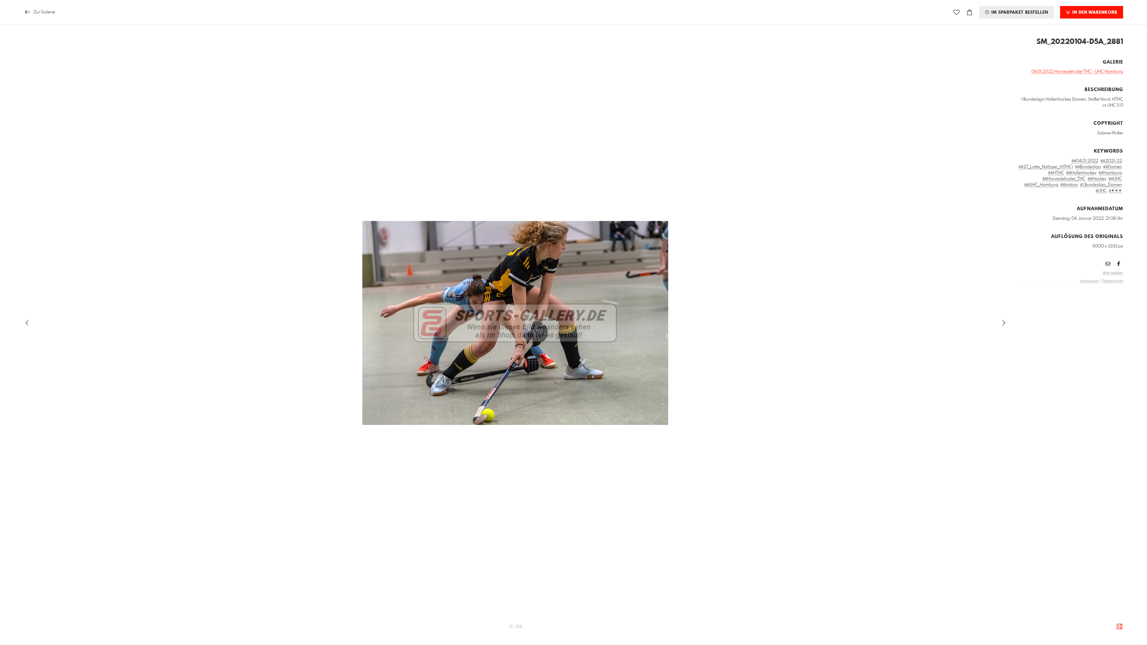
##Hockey (1097, 179)
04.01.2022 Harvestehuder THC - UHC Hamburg (1077, 72)
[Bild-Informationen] (1119, 627)
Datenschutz (1112, 281)
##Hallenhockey (1081, 173)
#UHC (1101, 191)
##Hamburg (1110, 173)
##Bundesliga (1088, 167)
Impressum (1089, 281)
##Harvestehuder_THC (1063, 179)
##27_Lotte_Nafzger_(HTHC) (1046, 167)
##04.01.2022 (1084, 161)
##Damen (1112, 167)
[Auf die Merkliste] (956, 12)
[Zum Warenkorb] (969, 12)
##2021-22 (1111, 161)
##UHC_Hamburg (1041, 185)
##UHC (1115, 179)
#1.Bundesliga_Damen (1101, 185)
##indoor (1069, 185)
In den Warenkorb (1094, 12)
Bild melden (1113, 273)
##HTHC (1056, 173)
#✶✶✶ (1115, 191)
